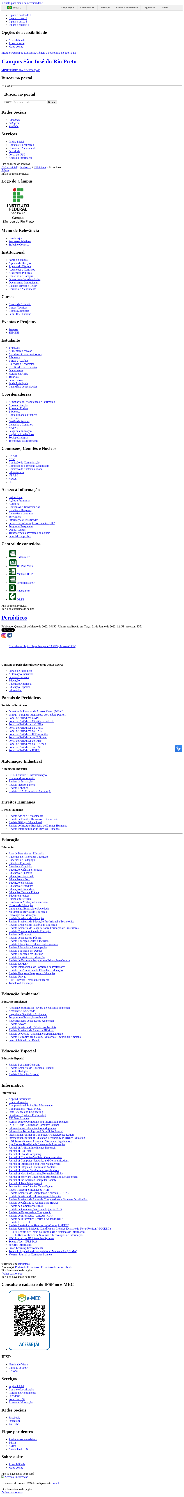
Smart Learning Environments (26, 1248)
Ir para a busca (18, 21)
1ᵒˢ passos (14, 347)
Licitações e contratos (21, 513)
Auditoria (14, 503)
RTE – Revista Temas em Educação (29, 979)
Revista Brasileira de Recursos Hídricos (31, 1030)
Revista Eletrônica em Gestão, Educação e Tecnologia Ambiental (45, 1036)
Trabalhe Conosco (19, 244)
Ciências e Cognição (20, 866)
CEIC (12, 459)
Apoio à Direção (18, 405)
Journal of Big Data (20, 1150)
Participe (105, 7)
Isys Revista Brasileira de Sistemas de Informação (37, 1144)
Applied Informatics (20, 1098)
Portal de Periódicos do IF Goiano (28, 737)
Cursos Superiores (19, 310)
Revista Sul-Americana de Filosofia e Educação (36, 970)
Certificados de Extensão (23, 367)
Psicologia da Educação (22, 915)
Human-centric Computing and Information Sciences (38, 1121)
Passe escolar (16, 380)
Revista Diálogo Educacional (25, 822)
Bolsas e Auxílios (18, 360)
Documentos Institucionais (24, 282)
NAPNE (14, 427)
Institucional (15, 497)
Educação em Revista (21, 882)
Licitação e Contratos (21, 424)
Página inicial (16, 141)
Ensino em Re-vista (20, 898)
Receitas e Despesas (20, 510)
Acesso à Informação (21, 157)
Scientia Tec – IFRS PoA (23, 1241)
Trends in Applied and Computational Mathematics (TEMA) (43, 1251)
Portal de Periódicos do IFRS (25, 740)
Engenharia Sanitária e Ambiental (28, 1014)
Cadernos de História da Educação (28, 856)
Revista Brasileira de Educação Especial (31, 1067)
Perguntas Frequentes (21, 526)
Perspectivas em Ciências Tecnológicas (31, 1186)
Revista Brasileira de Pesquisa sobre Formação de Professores (44, 927)
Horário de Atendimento (22, 148)
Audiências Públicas (20, 272)
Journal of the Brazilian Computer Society (32, 1179)
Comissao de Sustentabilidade (25, 469)
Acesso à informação (127, 7)
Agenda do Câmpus (20, 266)
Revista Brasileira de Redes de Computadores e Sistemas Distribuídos (48, 1199)
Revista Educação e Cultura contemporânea (33, 944)
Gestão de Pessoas (19, 421)
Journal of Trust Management (25, 1183)
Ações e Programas (20, 500)
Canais (164, 7)
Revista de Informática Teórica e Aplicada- (33, 1218)
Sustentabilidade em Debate (24, 1040)
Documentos (16, 370)
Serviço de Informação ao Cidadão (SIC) (32, 523)
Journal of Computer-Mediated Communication (35, 1157)
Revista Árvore (17, 1023)
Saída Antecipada (18, 383)
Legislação (149, 7)
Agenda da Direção (20, 263)
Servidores (15, 516)
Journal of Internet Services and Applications (34, 1170)
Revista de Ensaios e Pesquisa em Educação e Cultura (39, 960)
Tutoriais (14, 376)
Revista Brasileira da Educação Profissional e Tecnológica (41, 921)
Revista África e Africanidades (26, 815)
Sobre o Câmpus (18, 259)
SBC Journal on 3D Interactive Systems (31, 1238)
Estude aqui (15, 238)
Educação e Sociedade (21, 876)
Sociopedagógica (18, 437)
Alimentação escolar (20, 350)
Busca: (8, 101)
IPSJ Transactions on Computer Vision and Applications (40, 1141)
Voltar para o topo (11, 1273)
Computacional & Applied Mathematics (31, 1105)
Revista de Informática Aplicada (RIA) (30, 1215)
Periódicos (14, 617)
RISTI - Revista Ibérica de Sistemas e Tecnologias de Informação (45, 1235)
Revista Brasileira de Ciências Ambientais (32, 1027)
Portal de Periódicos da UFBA (26, 724)
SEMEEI (14, 332)
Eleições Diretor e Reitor (23, 285)
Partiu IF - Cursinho (20, 314)
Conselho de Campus (21, 276)
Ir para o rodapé (19, 24)
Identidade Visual (18, 1364)
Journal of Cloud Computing (25, 1154)
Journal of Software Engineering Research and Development (43, 1176)
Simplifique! (67, 7)
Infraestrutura (16, 472)
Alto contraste (16, 43)
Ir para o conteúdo (20, 15)
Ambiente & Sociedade (22, 1010)
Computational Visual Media (25, 1108)
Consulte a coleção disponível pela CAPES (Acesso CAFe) (42, 646)
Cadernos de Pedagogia (22, 859)
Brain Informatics (18, 1102)
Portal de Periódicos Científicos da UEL (31, 721)
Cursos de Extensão (20, 304)
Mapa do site (16, 46)
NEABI (13, 475)
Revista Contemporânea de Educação (30, 931)
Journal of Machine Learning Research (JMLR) (36, 1173)
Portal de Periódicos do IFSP (25, 747)
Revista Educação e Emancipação (28, 947)
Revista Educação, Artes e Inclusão (29, 940)
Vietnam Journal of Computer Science (30, 1254)
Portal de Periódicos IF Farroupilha (28, 734)
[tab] (20, 670)
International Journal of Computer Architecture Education (41, 1134)
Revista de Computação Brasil (26, 1205)
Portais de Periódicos (27, 1267)
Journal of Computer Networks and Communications (39, 1160)
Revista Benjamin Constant (24, 1064)
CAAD (13, 456)
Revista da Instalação (21, 781)
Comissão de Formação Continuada (29, 465)
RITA (60, 1218)
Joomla (56, 1483)
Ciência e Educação (20, 863)
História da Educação (21, 905)
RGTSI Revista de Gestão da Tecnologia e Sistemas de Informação (47, 1231)
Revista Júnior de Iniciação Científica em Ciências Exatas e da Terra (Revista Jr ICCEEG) (60, 1228)
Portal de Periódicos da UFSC (26, 727)
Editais (12, 1442)
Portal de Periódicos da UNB (25, 730)
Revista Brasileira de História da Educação (33, 924)
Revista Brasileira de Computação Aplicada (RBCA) (38, 1192)
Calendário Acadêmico (21, 363)
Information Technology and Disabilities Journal (36, 1131)
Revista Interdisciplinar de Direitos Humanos (34, 828)
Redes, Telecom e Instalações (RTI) (29, 1189)
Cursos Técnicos (18, 307)
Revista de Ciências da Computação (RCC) (33, 1202)
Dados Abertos (17, 529)
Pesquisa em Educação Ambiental (28, 1017)
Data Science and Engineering (26, 1111)
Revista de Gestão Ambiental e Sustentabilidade (36, 1033)
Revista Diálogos (18, 1071)
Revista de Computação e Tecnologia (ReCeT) (35, 1209)
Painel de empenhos (20, 536)
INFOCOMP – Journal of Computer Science (34, 1124)
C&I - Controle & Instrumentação (28, 774)
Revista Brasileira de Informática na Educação (35, 1196)
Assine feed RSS (18, 1449)
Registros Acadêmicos (21, 434)
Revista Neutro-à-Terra (22, 784)
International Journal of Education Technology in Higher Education (47, 1137)
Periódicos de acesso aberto (56, 1267)
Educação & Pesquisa (21, 885)
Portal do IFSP (17, 154)
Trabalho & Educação (21, 983)
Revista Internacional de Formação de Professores (37, 966)
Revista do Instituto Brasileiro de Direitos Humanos (38, 825)
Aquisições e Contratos (22, 269)
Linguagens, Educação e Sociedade (29, 908)
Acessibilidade (17, 40)
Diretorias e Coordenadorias (24, 279)
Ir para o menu (18, 18)
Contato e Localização (21, 144)
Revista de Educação (20, 934)
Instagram (14, 1420)
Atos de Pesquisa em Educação (26, 853)
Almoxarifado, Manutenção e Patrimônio (32, 401)
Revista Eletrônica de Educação (27, 957)
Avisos (12, 1445)
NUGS (13, 478)
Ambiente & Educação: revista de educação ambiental (39, 1007)
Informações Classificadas (23, 519)
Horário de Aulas (18, 373)
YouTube (14, 1424)
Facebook (14, 1417)
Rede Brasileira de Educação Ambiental (31, 1020)
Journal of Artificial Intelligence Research (32, 1147)
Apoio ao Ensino (18, 408)
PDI (11, 481)
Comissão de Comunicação (24, 462)
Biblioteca (25, 167)
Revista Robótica (18, 787)
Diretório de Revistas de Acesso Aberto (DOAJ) (36, 711)
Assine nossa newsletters (23, 1439)
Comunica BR (87, 7)
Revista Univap (17, 976)
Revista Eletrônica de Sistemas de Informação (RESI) (39, 1225)
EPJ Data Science (19, 1118)
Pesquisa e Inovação (20, 431)
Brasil (17, 7)
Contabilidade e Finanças (23, 414)
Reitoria (13, 1370)
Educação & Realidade (22, 889)
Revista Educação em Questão (26, 953)
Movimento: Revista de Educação (28, 911)
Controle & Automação (22, 778)
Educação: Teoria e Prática (24, 892)
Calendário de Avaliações (23, 386)
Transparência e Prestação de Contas (29, 532)
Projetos (13, 329)
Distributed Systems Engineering (27, 1115)
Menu (5, 170)
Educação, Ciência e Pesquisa (25, 869)
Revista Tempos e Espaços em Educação (32, 973)
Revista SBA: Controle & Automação (30, 791)
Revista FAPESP (18, 963)
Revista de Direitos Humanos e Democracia (33, 819)
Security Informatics (20, 1244)
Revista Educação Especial (24, 1074)
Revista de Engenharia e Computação (30, 1212)
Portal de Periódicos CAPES (25, 717)
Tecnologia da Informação (23, 440)
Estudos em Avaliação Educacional (28, 902)
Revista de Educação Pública (25, 937)
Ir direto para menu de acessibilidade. (22, 2)
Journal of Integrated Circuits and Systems (32, 1167)
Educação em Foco (19, 879)
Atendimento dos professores (25, 354)
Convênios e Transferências (24, 506)
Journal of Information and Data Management (34, 1163)
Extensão (14, 418)
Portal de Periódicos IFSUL (24, 750)
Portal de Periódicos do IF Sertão (27, 743)
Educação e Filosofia (20, 872)
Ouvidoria (14, 151)
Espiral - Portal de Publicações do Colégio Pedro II (37, 714)
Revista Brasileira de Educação (26, 918)
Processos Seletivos (20, 241)
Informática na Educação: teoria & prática (32, 1128)
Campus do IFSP (18, 1367)
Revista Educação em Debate (25, 950)
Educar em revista (19, 895)
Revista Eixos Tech (20, 1222)
